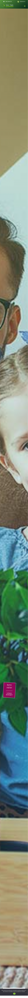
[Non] (26, 992)
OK (14, 993)
